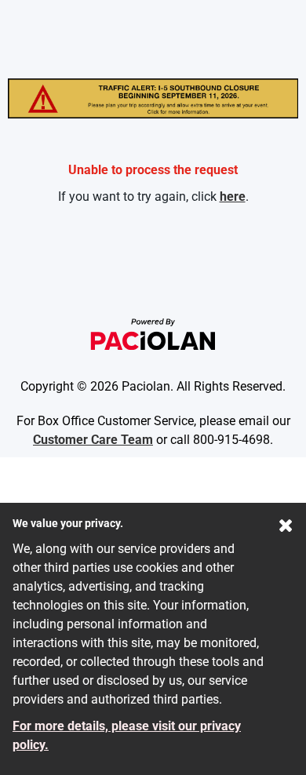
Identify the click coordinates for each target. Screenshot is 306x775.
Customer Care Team (93, 439)
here (233, 196)
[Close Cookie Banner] (286, 528)
